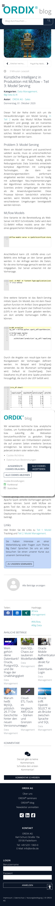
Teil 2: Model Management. (32, 533)
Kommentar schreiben (27, 777)
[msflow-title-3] (27, 43)
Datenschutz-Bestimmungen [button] (21, 459)
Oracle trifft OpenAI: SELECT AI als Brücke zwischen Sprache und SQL (44, 710)
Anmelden (27, 885)
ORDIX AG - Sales (21, 99)
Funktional (12, 484)
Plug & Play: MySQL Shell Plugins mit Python (40, 63)
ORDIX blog (27, 802)
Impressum (7, 898)
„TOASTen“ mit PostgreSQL (18, 63)
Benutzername (11, 864)
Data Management (27, 91)
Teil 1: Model (44, 529)
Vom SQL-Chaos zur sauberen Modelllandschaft (31, 653)
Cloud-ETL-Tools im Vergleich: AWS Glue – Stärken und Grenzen (27, 710)
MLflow (36, 621)
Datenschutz (19, 898)
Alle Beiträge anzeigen (33, 585)
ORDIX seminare (27, 798)
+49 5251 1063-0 (29, 844)
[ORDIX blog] (27, 9)
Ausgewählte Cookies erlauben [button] (15, 468)
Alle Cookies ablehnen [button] (18, 475)
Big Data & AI (11, 94)
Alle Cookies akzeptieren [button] (39, 468)
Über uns (27, 793)
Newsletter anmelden (27, 807)
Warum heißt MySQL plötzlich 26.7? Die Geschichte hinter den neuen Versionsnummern (15, 711)
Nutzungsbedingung (34, 898)
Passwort (8, 873)
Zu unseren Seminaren (20, 564)
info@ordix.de (31, 848)
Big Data (37, 625)
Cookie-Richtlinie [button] (15, 455)
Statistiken (12, 488)
